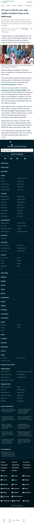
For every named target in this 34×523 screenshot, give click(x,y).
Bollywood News (5, 231)
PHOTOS (3, 293)
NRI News (3, 409)
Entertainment (28, 5)
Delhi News (3, 210)
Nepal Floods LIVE (5, 379)
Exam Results (4, 258)
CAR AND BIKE (4, 321)
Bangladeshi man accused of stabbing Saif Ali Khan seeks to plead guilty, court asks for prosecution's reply (24, 441)
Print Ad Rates (15, 475)
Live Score (3, 189)
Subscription (4, 475)
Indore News (4, 212)
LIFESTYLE (3, 262)
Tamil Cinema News (21, 233)
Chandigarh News (5, 207)
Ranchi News (4, 224)
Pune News (20, 221)
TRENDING (3, 285)
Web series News (5, 239)
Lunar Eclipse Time (21, 385)
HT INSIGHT (4, 346)
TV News (19, 236)
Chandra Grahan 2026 (6, 382)
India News (20, 5)
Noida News (20, 218)
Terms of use (26, 470)
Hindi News (20, 406)
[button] (2, 2)
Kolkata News (4, 215)
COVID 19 (3, 358)
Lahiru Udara (20, 197)
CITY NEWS (4, 201)
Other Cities (20, 224)
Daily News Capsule (6, 156)
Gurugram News (21, 210)
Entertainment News (6, 403)
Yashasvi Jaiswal (5, 194)
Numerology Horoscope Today (24, 379)
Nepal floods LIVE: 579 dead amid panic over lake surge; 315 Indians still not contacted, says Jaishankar (8, 461)
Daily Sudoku (4, 365)
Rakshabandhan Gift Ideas (7, 388)
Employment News (21, 256)
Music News (4, 233)
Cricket (14, 5)
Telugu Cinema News (6, 236)
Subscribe (29, 2)
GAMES (3, 363)
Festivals (19, 268)
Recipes (19, 271)
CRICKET (3, 183)
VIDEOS (3, 297)
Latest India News (7, 414)
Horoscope (3, 246)
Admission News (5, 253)
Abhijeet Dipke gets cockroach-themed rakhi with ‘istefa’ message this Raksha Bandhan (24, 434)
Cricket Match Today (22, 186)
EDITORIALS (4, 317)
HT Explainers (20, 409)
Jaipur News (20, 212)
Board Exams (20, 253)
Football (19, 332)
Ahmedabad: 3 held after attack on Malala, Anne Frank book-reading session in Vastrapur (8, 449)
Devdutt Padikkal (5, 192)
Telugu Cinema (20, 400)
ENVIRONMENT (5, 305)
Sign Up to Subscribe (17, 160)
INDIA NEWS (4, 179)
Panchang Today (21, 382)
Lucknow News (21, 215)
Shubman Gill (20, 189)
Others (2, 338)
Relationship (4, 274)
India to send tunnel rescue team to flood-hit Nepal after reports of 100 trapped (25, 426)
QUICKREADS (4, 354)
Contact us (14, 470)
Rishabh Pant (20, 194)
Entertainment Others (22, 239)
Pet (1, 276)
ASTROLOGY (4, 243)
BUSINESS (3, 289)
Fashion (3, 268)
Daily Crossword (21, 365)
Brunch (19, 265)
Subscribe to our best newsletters (17, 153)
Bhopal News (20, 204)
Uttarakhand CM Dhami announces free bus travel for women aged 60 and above (24, 449)
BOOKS (3, 342)
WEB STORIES (4, 281)
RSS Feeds (14, 478)
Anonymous (6, 31)
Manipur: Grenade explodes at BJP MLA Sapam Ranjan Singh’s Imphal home (7, 434)
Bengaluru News (5, 204)
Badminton (3, 332)
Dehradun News (21, 207)
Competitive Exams (5, 256)
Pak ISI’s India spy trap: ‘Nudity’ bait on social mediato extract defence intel (8, 441)
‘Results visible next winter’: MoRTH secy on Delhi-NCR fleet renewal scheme (8, 418)
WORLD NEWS (5, 175)
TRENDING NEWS (5, 376)
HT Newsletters (26, 472)
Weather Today (15, 472)
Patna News (4, 221)
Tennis (18, 335)
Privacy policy (4, 472)
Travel (18, 274)
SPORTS (3, 330)
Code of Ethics (26, 475)
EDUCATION (4, 250)
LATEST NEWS (4, 171)
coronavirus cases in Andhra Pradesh (14, 90)
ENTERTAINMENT (5, 228)
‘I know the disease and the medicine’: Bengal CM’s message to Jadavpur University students (24, 419)
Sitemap (3, 478)
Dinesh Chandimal (5, 197)
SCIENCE (3, 309)
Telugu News (4, 406)
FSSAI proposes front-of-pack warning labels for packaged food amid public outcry (8, 426)
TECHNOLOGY (4, 326)
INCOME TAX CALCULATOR (8, 372)
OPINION (3, 313)
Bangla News (20, 403)
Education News (21, 258)
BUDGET (3, 301)
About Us (3, 470)
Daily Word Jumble (5, 368)
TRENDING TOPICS (6, 392)
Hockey (3, 335)
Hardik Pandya (20, 192)
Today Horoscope (5, 385)
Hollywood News (21, 231)
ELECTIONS (4, 350)
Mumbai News (4, 218)
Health (2, 271)
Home (2, 5)
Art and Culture (4, 265)
